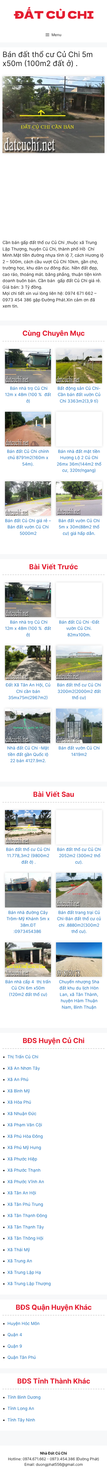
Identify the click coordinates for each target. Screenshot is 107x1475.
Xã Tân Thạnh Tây (25, 1227)
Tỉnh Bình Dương (24, 1397)
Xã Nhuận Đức (21, 1113)
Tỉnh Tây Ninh (21, 1419)
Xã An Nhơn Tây (23, 1068)
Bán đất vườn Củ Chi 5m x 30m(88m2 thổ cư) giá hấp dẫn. (79, 527)
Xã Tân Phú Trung (25, 1204)
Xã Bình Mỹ (18, 1090)
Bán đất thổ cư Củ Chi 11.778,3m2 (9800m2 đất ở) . (28, 856)
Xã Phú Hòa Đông (25, 1136)
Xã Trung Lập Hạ (24, 1272)
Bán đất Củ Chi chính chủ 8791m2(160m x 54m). (28, 458)
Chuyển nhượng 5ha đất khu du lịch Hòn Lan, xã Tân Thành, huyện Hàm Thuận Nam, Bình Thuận (79, 994)
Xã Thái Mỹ (18, 1249)
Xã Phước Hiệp (22, 1158)
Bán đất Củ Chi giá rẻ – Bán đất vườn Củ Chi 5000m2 (28, 527)
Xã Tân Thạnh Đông (27, 1215)
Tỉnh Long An (20, 1408)
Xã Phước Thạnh (24, 1170)
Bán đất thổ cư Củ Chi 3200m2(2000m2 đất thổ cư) (79, 691)
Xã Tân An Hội (21, 1192)
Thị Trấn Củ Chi (22, 1056)
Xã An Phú (17, 1079)
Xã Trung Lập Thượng (29, 1283)
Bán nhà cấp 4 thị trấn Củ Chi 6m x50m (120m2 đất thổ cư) (28, 988)
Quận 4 (14, 1334)
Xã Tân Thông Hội (25, 1238)
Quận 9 (14, 1346)
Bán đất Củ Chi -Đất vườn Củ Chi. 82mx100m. (79, 628)
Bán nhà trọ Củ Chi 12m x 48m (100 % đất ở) (28, 395)
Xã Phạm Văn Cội (24, 1124)
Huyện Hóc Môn (23, 1323)
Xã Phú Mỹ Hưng (24, 1147)
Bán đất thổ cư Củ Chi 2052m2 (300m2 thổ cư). (79, 856)
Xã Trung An (19, 1260)
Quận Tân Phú (21, 1357)
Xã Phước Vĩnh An (25, 1181)
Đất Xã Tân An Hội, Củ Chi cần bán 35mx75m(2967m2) (28, 691)
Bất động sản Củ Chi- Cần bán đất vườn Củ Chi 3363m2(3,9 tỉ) (79, 395)
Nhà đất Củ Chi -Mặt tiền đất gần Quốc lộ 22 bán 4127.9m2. (28, 754)
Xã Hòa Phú (19, 1102)
